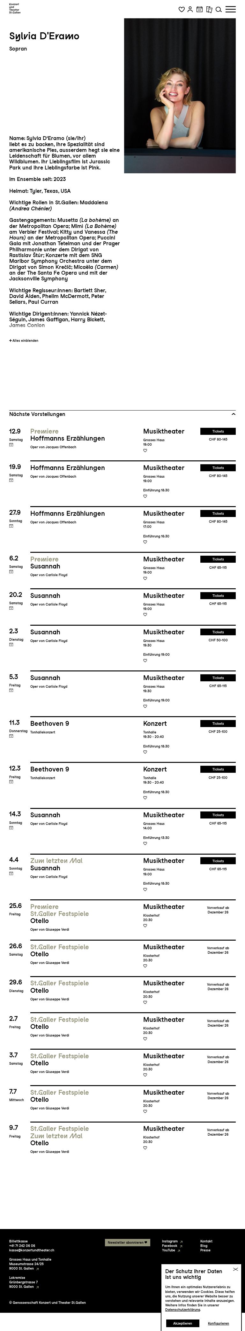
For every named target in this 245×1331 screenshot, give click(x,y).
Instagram (170, 1241)
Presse (205, 1250)
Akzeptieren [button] (182, 1323)
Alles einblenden (25, 340)
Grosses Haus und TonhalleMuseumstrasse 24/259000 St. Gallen (30, 1263)
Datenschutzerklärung (182, 1309)
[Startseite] (14, 8)
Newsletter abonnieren (126, 1242)
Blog (203, 1246)
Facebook (169, 1246)
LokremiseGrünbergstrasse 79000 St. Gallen (23, 1282)
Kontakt (206, 1241)
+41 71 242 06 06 (22, 1246)
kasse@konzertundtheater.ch (31, 1250)
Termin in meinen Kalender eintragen (11, 444)
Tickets (218, 431)
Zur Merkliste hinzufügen (145, 450)
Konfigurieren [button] (218, 1323)
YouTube (168, 1250)
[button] (182, 9)
